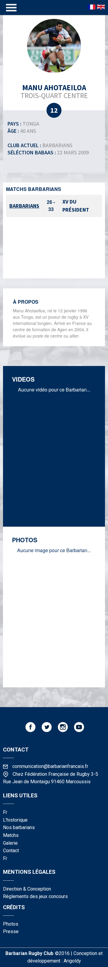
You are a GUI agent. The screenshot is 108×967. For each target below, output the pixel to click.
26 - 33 (51, 205)
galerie (10, 843)
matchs (11, 835)
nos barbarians (19, 827)
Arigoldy (72, 961)
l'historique (15, 820)
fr (5, 812)
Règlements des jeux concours (35, 896)
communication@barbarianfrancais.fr (50, 766)
